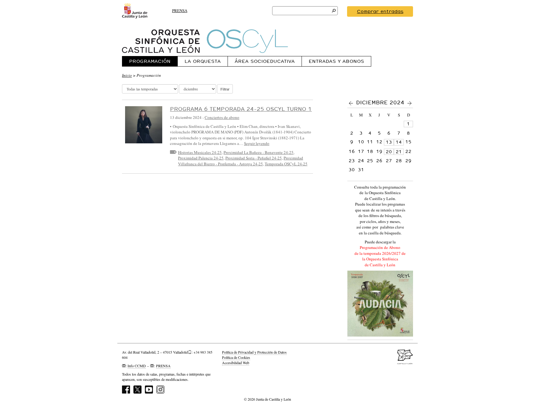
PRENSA (179, 10)
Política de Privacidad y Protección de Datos (254, 352)
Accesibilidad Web (235, 362)
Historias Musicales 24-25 (200, 152)
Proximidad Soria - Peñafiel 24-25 (253, 158)
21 (399, 152)
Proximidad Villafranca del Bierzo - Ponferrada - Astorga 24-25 (240, 161)
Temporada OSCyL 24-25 (286, 164)
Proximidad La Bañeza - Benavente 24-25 (259, 152)
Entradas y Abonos (336, 61)
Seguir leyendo (256, 143)
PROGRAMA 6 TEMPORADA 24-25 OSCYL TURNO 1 (241, 109)
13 (389, 142)
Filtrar (224, 88)
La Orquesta (203, 61)
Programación (150, 61)
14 (399, 142)
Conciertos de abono (222, 117)
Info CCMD (137, 365)
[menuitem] (149, 61)
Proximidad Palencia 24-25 (201, 158)
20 (389, 152)
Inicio (127, 75)
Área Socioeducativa (265, 61)
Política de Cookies (236, 357)
